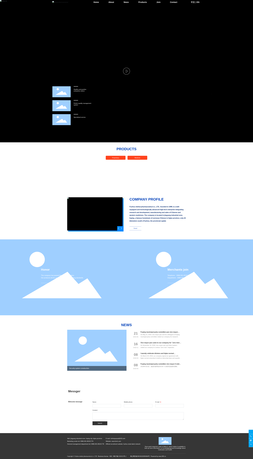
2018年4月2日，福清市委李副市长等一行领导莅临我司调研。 (159, 366)
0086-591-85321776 (184, 275)
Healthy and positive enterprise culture (80, 90)
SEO (110, 456)
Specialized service (80, 117)
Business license (103, 456)
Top (251, 444)
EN (198, 2)
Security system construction (79, 368)
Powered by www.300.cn (158, 456)
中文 (193, 2)
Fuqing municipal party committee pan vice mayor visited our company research (159, 333)
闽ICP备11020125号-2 (119, 456)
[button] (121, 228)
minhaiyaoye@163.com (117, 438)
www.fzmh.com (116, 441)
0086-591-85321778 (184, 278)
